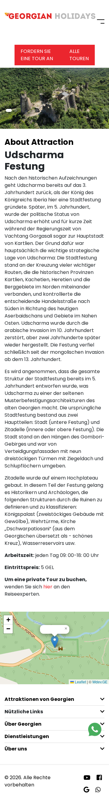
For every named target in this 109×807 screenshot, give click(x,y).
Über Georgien (23, 724)
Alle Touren (79, 55)
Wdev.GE (99, 681)
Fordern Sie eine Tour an (37, 55)
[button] (9, 110)
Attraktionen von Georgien (39, 699)
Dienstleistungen (27, 736)
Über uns (16, 748)
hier (47, 586)
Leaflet (80, 681)
